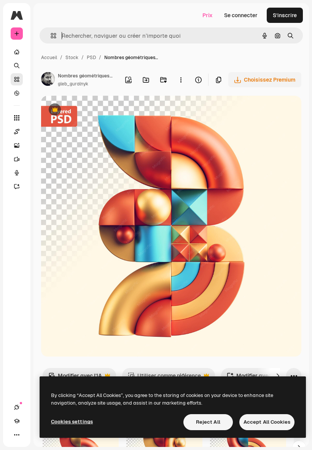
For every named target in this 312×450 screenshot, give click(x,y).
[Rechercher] (17, 65)
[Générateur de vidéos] (17, 159)
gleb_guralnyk (73, 84)
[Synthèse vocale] (17, 173)
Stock (71, 58)
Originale (91, 110)
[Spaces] (17, 131)
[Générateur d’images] (17, 145)
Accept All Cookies (267, 422)
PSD (91, 58)
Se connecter (241, 15)
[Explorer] (17, 93)
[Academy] (17, 421)
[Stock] (17, 79)
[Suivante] (278, 375)
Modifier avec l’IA (75, 377)
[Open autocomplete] (50, 36)
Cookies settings (72, 421)
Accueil (49, 58)
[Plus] (17, 435)
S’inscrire (285, 15)
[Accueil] (17, 52)
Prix (207, 15)
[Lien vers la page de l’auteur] (48, 80)
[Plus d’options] (180, 79)
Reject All (208, 422)
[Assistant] (17, 186)
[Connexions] (17, 407)
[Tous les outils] (17, 118)
